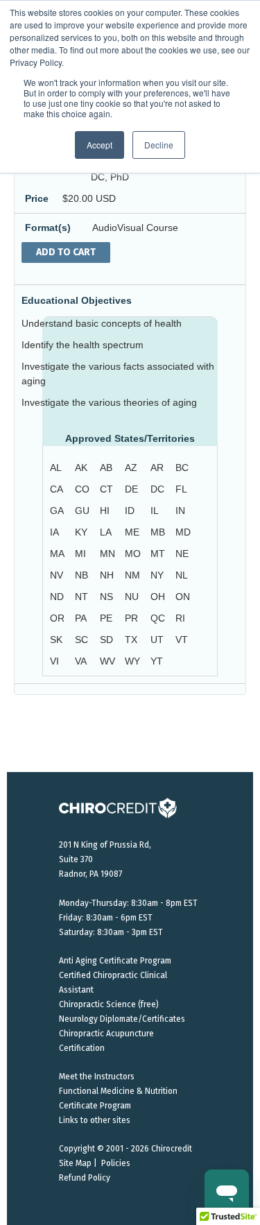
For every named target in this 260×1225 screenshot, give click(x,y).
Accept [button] (99, 145)
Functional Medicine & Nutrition (118, 1091)
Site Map (75, 1163)
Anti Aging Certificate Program (115, 961)
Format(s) (48, 227)
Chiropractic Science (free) (109, 1004)
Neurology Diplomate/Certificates (122, 1019)
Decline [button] (158, 145)
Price (37, 198)
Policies (115, 1163)
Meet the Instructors (97, 1076)
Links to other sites (94, 1120)
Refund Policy (84, 1178)
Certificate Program (95, 1106)
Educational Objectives (76, 300)
